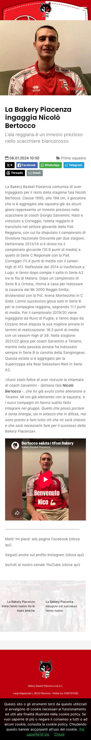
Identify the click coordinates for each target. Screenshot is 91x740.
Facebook (29, 165)
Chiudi (59, 734)
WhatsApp (52, 165)
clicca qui (75, 555)
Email (37, 172)
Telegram (75, 165)
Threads (17, 172)
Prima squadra (73, 158)
